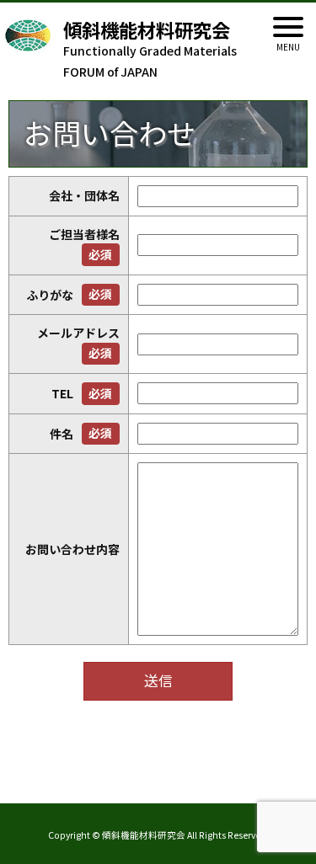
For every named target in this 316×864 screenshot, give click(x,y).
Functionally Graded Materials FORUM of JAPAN (150, 49)
